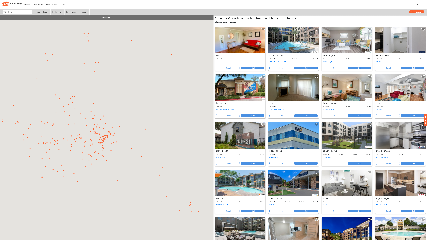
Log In (415, 4)
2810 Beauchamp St (382, 157)
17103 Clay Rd (220, 157)
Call (253, 68)
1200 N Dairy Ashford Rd (277, 62)
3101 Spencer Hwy (275, 205)
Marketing (38, 4)
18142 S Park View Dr (383, 62)
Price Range (71, 12)
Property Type (41, 12)
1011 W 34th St (327, 157)
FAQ (63, 4)
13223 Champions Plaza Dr (225, 110)
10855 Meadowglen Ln (276, 110)
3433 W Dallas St (328, 110)
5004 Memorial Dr (382, 205)
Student (26, 4)
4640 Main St (273, 157)
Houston (219, 62)
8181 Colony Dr (328, 62)
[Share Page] (423, 4)
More (84, 12)
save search (416, 12)
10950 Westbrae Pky (223, 205)
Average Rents (52, 4)
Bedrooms (56, 12)
